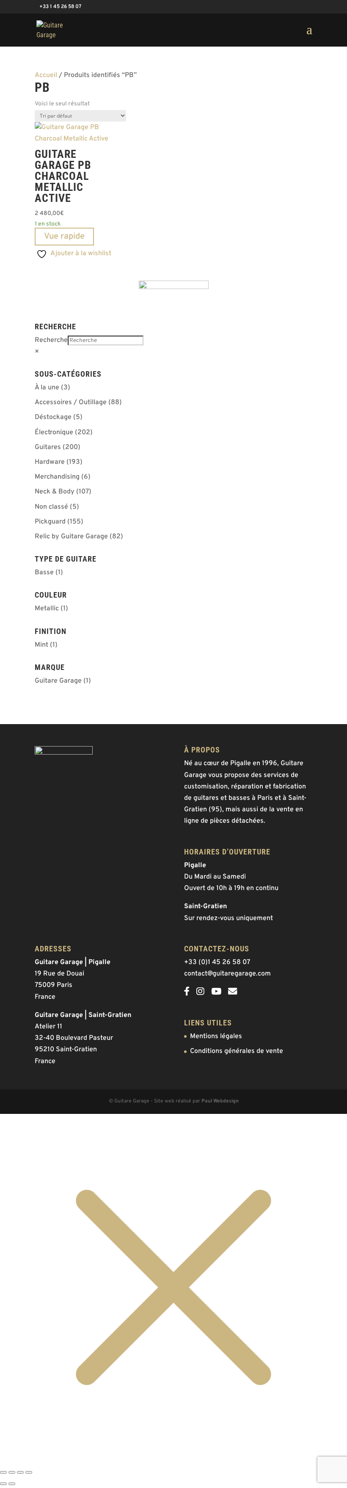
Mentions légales (216, 1036)
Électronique (54, 432)
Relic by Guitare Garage (71, 536)
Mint (41, 645)
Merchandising (57, 477)
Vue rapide (64, 236)
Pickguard (50, 522)
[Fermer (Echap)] (28, 1472)
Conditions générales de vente (236, 1051)
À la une (47, 387)
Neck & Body (54, 492)
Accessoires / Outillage (71, 402)
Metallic (47, 608)
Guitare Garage (58, 681)
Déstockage (53, 417)
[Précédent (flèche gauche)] (3, 1483)
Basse (44, 572)
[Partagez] (20, 1472)
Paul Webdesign (220, 1101)
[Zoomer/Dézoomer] (3, 1472)
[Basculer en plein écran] (11, 1472)
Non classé (51, 507)
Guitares (48, 447)
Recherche (51, 340)
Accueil (46, 75)
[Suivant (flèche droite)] (11, 1483)
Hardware (50, 462)
